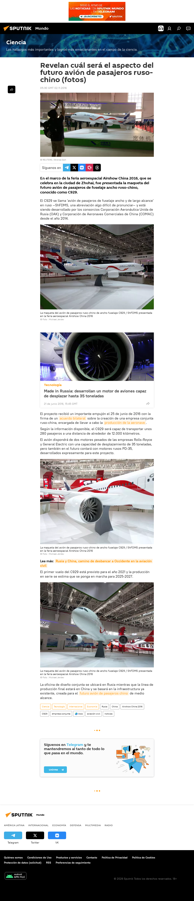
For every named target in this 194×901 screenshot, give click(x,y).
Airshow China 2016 (132, 706)
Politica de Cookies (143, 857)
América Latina (14, 825)
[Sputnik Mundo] (18, 31)
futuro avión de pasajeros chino (104, 693)
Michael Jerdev (56, 319)
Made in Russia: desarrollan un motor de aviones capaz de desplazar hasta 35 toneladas (95, 393)
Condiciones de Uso (39, 857)
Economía (92, 706)
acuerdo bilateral (72, 418)
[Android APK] (15, 876)
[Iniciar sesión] (169, 28)
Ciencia (45, 706)
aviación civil (93, 713)
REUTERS (47, 159)
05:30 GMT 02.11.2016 (53, 88)
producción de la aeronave (125, 422)
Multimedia (93, 825)
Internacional (75, 706)
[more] (148, 403)
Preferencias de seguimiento (73, 862)
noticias (109, 713)
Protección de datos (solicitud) (22, 862)
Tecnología (53, 385)
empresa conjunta (61, 713)
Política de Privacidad (115, 857)
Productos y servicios (69, 857)
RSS (48, 862)
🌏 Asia (79, 713)
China (115, 706)
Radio (109, 825)
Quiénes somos (13, 857)
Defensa (75, 825)
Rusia (104, 706)
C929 (44, 713)
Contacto (91, 857)
